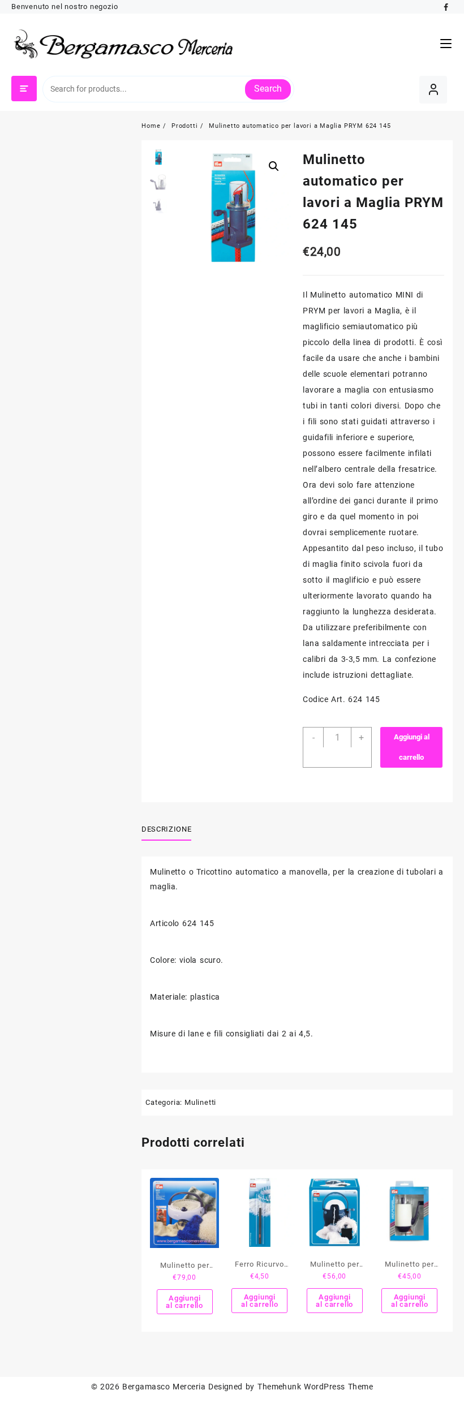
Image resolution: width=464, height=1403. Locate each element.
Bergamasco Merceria (163, 1386)
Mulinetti (200, 1102)
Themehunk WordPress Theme (315, 1386)
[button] (274, 166)
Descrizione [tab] (166, 829)
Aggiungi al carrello (411, 747)
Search (268, 88)
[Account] (433, 90)
